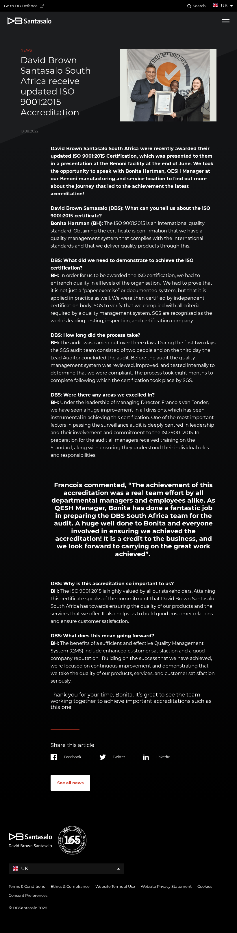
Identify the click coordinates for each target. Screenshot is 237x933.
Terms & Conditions (27, 886)
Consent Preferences (28, 895)
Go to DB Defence (21, 6)
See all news (70, 782)
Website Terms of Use (115, 886)
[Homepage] (29, 21)
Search (199, 5)
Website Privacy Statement (166, 886)
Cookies (204, 886)
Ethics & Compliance (70, 886)
